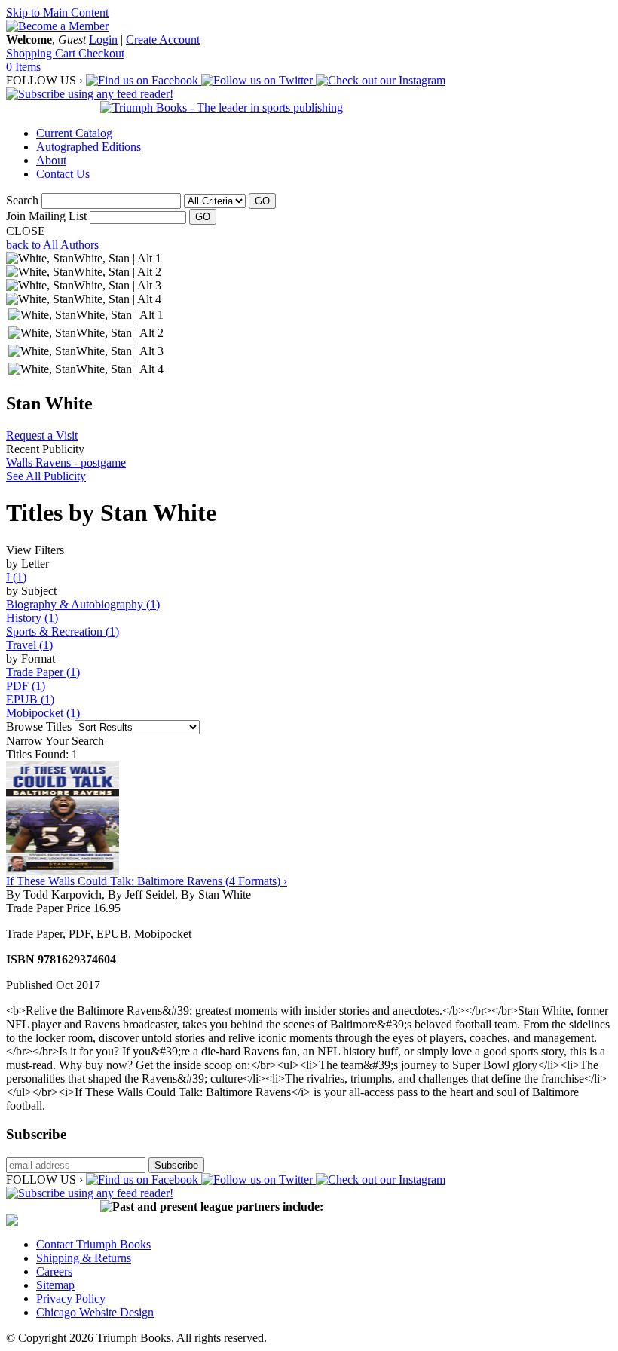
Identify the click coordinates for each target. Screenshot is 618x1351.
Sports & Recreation (62, 631)
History (32, 617)
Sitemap (55, 1285)
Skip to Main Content (57, 12)
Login (103, 39)
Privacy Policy (71, 1298)
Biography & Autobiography (83, 604)
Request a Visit (42, 435)
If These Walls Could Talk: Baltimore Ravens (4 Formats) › (146, 881)
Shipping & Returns (83, 1257)
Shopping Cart (42, 53)
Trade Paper (43, 672)
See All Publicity (46, 476)
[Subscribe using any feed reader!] (89, 93)
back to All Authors (52, 244)
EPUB (30, 699)
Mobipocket (43, 712)
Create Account (163, 39)
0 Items (23, 66)
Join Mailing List (46, 216)
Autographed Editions (88, 146)
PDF (25, 685)
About (51, 160)
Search (22, 200)
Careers (54, 1271)
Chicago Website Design (95, 1312)
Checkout (101, 53)
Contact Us (63, 173)
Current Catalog (74, 133)
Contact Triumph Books (93, 1244)
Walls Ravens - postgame (66, 462)
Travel (29, 645)
